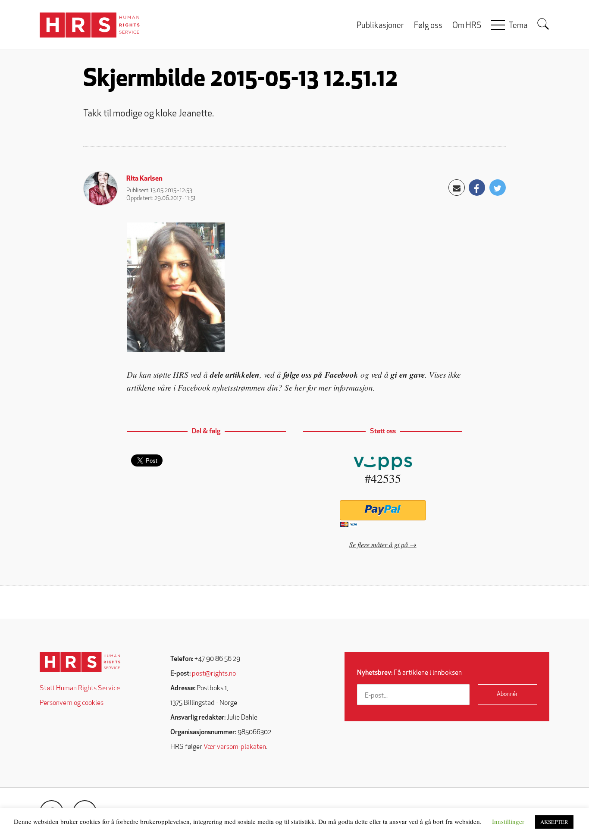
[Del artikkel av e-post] (456, 187)
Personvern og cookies (71, 703)
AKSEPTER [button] (554, 822)
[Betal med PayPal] (382, 510)
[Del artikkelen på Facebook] (477, 187)
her (299, 387)
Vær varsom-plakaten (235, 747)
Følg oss (428, 26)
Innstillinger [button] (508, 821)
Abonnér (507, 694)
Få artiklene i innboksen (409, 673)
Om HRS (466, 26)
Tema (518, 26)
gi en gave (408, 374)
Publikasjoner (380, 26)
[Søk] (543, 24)
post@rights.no (214, 673)
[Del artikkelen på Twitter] (497, 187)
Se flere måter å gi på (378, 544)
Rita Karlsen (144, 178)
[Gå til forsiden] (80, 662)
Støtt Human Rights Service (80, 688)
